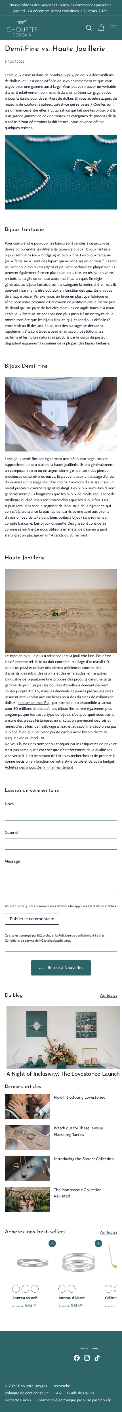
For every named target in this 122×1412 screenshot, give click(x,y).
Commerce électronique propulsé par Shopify (74, 1400)
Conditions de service (20, 940)
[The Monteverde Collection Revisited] (27, 1199)
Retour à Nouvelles (65, 967)
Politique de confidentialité (77, 935)
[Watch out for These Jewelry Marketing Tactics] (27, 1137)
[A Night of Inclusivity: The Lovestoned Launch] (63, 1037)
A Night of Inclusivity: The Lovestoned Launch (63, 1073)
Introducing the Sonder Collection (84, 1158)
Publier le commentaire (32, 918)
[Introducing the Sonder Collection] (27, 1168)
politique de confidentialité (27, 1393)
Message (12, 861)
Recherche (61, 1385)
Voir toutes (108, 995)
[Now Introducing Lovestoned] (27, 1106)
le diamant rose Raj (33, 702)
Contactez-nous (18, 1400)
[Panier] (101, 27)
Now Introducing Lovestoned (79, 1097)
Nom (9, 803)
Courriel (11, 832)
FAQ (58, 1393)
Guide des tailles (80, 1393)
